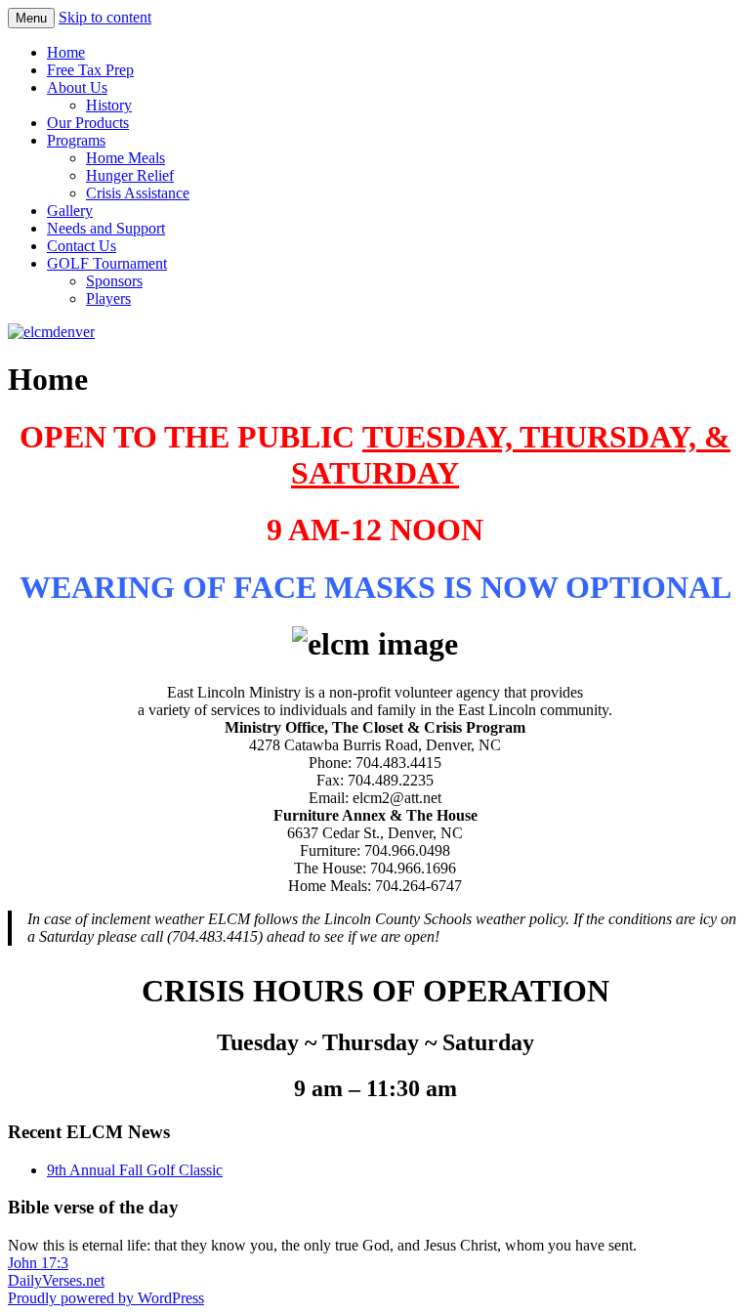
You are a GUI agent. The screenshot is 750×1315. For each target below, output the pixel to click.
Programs (76, 140)
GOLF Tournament (107, 263)
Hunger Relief (130, 175)
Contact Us (81, 245)
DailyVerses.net (56, 1280)
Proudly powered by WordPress (106, 1298)
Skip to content (105, 17)
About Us (77, 87)
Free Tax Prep (90, 70)
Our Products (88, 122)
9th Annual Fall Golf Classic (135, 1170)
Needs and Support (106, 228)
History (109, 105)
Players (108, 298)
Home (66, 52)
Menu (31, 18)
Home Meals (125, 157)
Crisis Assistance (137, 193)
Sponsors (114, 281)
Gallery (70, 210)
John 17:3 (38, 1262)
